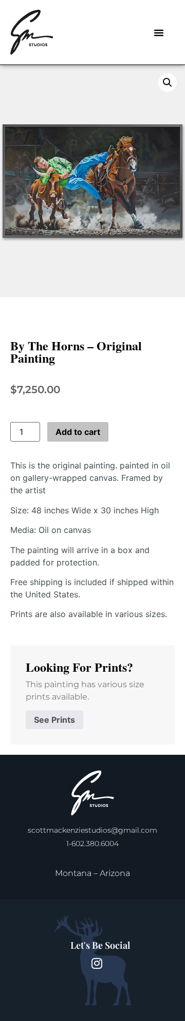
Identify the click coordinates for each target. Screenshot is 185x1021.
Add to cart (77, 432)
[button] (158, 32)
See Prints (54, 720)
